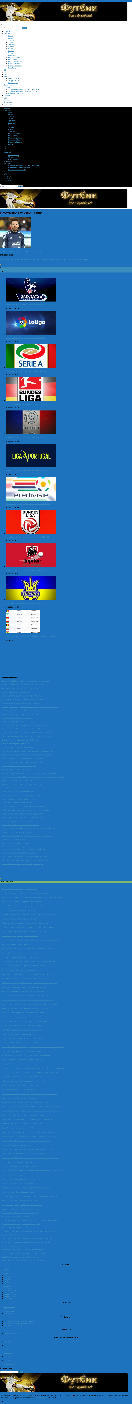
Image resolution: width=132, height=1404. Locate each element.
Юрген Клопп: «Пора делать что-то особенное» (19, 853)
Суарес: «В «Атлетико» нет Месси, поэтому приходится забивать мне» (28, 1021)
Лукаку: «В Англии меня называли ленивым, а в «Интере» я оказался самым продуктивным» (36, 1068)
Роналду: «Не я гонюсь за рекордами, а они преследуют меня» (25, 923)
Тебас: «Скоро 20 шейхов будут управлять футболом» (22, 902)
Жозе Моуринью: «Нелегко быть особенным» (18, 1192)
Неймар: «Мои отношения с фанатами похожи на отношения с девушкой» (29, 1196)
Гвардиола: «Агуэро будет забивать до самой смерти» (22, 1205)
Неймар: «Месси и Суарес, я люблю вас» (17, 769)
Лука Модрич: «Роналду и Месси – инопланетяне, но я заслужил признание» (30, 707)
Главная (7, 31)
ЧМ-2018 (39, 251)
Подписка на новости (12, 1334)
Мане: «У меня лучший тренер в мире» (16, 843)
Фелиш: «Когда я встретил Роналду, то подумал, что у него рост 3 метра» (29, 1136)
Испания (11, 40)
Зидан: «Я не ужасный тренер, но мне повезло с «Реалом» (23, 953)
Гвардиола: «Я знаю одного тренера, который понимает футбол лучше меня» (30, 1072)
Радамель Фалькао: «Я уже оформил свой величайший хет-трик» (26, 795)
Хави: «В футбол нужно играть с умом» (16, 744)
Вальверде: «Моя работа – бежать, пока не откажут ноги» (23, 1077)
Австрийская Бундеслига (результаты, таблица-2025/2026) (27, 537)
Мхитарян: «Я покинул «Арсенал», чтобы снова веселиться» (24, 1115)
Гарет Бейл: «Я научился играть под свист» (18, 1162)
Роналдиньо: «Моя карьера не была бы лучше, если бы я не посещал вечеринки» (32, 897)
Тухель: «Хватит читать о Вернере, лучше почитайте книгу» (24, 991)
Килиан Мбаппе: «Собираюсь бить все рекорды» (20, 1213)
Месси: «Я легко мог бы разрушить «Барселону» (19, 1034)
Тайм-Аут (7, 76)
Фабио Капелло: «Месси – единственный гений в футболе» (23, 1261)
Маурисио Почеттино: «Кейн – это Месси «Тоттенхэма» (22, 784)
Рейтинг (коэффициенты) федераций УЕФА (24, 89)
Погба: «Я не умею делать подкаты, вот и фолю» (20, 936)
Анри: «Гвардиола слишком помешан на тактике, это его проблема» (27, 995)
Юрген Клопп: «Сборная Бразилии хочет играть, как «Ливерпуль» (26, 788)
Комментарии (13, 83)
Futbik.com (41, 1398)
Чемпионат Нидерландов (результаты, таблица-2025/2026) (28, 504)
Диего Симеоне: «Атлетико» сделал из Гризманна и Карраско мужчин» (28, 856)
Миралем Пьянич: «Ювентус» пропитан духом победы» (22, 864)
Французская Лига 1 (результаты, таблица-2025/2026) (25, 437)
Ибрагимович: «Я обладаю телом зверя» (17, 821)
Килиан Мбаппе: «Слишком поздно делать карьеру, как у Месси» (26, 1141)
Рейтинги (7, 87)
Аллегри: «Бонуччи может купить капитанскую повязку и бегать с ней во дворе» (32, 914)
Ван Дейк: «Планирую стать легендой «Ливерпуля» (21, 1257)
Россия (10, 49)
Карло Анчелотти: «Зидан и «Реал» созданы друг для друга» (24, 1250)
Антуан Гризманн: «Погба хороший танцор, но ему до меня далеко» (27, 836)
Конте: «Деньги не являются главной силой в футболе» (22, 817)
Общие (10, 36)
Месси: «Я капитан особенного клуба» (16, 944)
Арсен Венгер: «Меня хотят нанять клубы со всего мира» (23, 699)
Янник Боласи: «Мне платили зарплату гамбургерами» (22, 814)
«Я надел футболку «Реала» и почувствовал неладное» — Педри (25, 978)
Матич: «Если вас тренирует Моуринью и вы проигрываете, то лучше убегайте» (31, 1111)
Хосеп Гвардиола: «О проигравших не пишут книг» (21, 799)
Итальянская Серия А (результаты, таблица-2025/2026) (26, 371)
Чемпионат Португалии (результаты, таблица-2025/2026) (27, 470)
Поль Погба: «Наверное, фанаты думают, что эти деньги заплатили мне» (29, 1231)
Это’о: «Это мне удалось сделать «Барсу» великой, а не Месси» (25, 1253)
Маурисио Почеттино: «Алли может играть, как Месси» (22, 685)
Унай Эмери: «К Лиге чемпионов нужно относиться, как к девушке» (27, 733)
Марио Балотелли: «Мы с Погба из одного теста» (20, 688)
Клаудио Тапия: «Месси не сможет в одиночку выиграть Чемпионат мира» (44, 259)
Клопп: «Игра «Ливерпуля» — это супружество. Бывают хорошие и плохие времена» (33, 1047)
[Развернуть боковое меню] (1, 264)
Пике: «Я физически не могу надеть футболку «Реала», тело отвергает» (28, 1017)
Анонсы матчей (13, 78)
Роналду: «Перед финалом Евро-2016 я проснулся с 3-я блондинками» (28, 828)
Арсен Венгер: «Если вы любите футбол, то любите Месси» (23, 762)
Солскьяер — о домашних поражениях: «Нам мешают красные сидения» (29, 961)
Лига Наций (12, 68)
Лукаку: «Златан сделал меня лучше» (15, 1246)
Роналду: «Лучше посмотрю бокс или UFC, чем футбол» (22, 1038)
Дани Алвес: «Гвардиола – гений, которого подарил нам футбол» (26, 1188)
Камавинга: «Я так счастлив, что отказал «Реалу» (20, 1085)
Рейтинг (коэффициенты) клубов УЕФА (22, 91)
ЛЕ (5, 72)
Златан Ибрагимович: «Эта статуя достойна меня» (20, 1200)
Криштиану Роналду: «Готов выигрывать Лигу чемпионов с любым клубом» (30, 1220)
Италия (10, 42)
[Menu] (1, 24)
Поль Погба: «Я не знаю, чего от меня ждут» (18, 747)
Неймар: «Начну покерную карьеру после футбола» (21, 957)
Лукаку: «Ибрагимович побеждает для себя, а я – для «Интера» (25, 931)
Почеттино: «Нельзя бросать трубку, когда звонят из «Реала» (24, 725)
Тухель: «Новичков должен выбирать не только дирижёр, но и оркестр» (29, 949)
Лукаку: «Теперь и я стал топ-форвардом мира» (19, 919)
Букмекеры (8, 102)
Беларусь (11, 53)
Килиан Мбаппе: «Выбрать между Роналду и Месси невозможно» (26, 1242)
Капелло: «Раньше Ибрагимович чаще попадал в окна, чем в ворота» (27, 755)
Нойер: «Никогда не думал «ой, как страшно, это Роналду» (24, 1013)
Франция (11, 46)
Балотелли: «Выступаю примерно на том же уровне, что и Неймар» (27, 736)
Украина (11, 51)
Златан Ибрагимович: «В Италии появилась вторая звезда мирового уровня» (30, 1149)
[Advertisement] (60, 658)
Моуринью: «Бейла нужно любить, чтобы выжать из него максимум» (27, 1000)
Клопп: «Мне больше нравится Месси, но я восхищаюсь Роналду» (26, 1102)
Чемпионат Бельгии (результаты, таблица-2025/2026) (25, 570)
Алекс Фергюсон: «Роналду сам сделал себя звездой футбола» (25, 849)
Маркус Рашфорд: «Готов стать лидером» (17, 1216)
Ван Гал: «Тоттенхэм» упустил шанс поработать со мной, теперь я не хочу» (29, 1094)
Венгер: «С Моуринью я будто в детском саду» (19, 1064)
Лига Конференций (15, 61)
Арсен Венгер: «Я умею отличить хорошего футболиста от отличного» (28, 751)
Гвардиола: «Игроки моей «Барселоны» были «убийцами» (23, 966)
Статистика (8, 100)
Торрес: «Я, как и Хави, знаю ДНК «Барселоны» (19, 889)
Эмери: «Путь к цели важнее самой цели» (17, 832)
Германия (11, 44)
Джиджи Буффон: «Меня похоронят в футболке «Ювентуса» (24, 729)
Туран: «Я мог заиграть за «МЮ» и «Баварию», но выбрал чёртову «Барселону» (31, 1106)
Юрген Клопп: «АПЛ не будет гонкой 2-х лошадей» (21, 1224)
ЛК (5, 74)
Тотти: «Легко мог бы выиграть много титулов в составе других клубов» (29, 773)
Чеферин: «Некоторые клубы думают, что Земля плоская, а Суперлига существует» (32, 940)
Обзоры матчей (13, 81)
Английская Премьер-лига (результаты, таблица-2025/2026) (28, 305)
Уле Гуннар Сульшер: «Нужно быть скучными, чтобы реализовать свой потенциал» (32, 1171)
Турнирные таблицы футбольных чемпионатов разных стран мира (30, 636)
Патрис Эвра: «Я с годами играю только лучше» (19, 847)
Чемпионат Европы (15, 66)
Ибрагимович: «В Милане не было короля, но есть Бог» (22, 1060)
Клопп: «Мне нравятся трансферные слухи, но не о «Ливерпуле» (25, 906)
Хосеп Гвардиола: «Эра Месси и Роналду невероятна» (22, 696)
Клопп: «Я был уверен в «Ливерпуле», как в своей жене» (22, 1124)
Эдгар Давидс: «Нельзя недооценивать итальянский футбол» (25, 860)
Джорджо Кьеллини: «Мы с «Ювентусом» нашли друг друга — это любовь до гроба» (33, 777)
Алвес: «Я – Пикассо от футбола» (14, 839)
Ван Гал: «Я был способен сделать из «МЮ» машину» (21, 740)
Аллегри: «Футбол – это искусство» (15, 1235)
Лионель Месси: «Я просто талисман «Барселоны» (20, 825)
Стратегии (8, 104)
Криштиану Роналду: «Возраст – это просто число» (21, 1175)
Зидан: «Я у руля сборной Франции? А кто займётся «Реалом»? (25, 1008)
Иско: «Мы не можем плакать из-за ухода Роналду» (21, 703)
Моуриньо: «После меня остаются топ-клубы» (19, 766)
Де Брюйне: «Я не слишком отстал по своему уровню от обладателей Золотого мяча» (33, 1119)
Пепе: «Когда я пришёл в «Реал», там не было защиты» (22, 1030)
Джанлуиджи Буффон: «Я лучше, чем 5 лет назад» (20, 710)
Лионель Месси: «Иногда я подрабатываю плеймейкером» (23, 806)
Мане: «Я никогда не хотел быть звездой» (17, 1227)
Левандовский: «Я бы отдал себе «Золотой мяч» (19, 1089)
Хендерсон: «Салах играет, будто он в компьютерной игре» (24, 1051)
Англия (10, 38)
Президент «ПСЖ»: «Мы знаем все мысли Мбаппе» (20, 910)
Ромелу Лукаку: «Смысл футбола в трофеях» (18, 792)
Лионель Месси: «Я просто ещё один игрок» (18, 721)
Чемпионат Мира (14, 63)
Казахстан (11, 55)
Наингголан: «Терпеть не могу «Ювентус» (17, 803)
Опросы (7, 96)
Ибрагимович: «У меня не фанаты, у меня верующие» (22, 1025)
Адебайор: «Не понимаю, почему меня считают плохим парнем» (26, 810)
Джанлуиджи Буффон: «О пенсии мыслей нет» (19, 1183)
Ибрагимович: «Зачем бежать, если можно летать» (20, 1042)
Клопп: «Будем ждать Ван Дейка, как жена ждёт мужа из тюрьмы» (26, 1055)
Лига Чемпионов (14, 57)
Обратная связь (9, 1364)
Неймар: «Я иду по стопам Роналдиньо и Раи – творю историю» (25, 1081)
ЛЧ (5, 70)
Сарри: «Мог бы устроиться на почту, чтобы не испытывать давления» (28, 1132)
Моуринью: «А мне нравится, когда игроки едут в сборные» (24, 987)
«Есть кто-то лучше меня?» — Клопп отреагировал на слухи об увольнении (29, 1004)
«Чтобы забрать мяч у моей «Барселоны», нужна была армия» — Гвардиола (29, 983)
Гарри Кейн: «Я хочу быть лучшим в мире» (17, 718)
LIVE (5, 98)
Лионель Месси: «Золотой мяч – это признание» (19, 1166)
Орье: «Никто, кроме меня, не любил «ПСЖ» (18, 1128)
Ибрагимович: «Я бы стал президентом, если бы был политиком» (26, 893)
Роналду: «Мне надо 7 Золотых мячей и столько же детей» (23, 758)
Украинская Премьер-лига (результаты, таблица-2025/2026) (28, 603)
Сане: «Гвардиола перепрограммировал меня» (19, 1098)
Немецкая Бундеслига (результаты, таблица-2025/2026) (26, 404)
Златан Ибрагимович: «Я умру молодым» (17, 780)
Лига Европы (12, 59)
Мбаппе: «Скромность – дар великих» (16, 692)
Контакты (7, 1342)
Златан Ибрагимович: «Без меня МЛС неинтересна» (21, 1179)
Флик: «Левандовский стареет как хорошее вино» (20, 970)
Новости (7, 34)
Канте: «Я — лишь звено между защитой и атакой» (20, 714)
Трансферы (8, 85)
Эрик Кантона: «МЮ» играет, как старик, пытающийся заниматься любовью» (30, 1158)
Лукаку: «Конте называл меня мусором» (16, 1145)
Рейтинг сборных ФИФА (17, 93)
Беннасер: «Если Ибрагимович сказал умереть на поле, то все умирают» (28, 927)
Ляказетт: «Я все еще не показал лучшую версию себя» (22, 1209)
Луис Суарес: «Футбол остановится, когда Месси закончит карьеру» (27, 1238)
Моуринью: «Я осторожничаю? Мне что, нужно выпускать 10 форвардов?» (29, 974)
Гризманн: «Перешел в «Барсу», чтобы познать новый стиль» (24, 1153)
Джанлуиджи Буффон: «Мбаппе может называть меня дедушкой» (26, 681)
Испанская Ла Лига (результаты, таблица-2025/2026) (25, 338)
